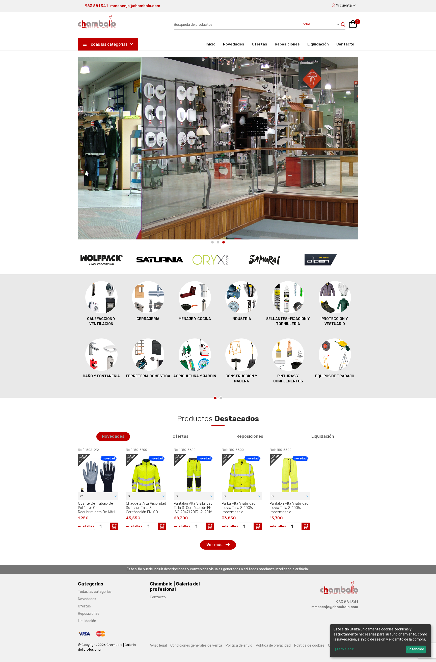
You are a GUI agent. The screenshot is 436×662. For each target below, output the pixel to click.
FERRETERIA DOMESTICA (148, 376)
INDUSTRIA (241, 319)
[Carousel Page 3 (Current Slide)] (223, 242)
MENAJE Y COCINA (195, 319)
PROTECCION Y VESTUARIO (334, 321)
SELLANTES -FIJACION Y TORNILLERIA (288, 321)
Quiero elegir (343, 649)
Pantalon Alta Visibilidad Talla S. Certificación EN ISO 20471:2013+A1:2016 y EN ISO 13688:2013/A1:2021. (193, 507)
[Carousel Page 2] (218, 242)
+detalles (86, 526)
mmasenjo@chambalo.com (135, 6)
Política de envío (239, 645)
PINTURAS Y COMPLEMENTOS (288, 378)
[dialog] (380, 640)
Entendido (415, 649)
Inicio (212, 44)
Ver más (215, 544)
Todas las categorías (108, 44)
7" (82, 496)
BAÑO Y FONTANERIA (101, 376)
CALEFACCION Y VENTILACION (101, 321)
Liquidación (318, 44)
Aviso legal (158, 645)
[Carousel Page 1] (212, 242)
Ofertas (259, 44)
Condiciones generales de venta (196, 645)
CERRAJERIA (148, 319)
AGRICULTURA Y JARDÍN (194, 376)
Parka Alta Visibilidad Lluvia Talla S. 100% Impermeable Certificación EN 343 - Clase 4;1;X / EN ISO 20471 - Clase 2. (239, 507)
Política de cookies (309, 645)
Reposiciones (287, 44)
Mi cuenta (343, 5)
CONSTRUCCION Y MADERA (241, 378)
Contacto (345, 44)
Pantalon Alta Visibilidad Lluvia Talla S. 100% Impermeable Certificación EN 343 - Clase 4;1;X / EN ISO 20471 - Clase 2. (289, 507)
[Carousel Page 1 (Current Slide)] (215, 398)
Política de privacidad (273, 645)
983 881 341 (96, 6)
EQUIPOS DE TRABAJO (334, 376)
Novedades (233, 44)
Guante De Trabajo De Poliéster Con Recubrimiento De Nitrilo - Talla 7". (97, 507)
